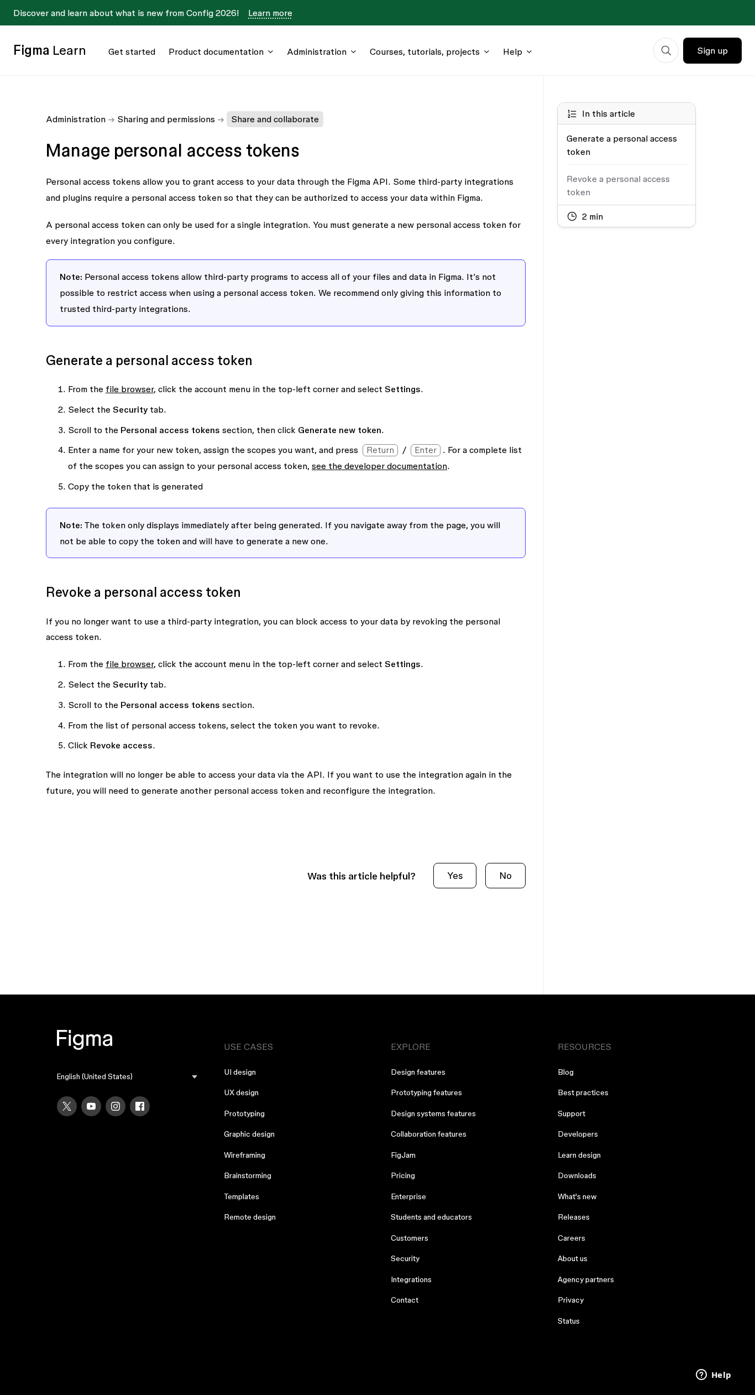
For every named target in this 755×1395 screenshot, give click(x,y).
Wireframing (244, 1155)
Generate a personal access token (622, 145)
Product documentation (216, 51)
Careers (571, 1237)
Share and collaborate (275, 119)
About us (573, 1258)
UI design (240, 1072)
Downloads (577, 1175)
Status (569, 1320)
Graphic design (249, 1133)
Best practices (583, 1092)
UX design (241, 1092)
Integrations (411, 1279)
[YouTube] (91, 1106)
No (505, 875)
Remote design (250, 1216)
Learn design (579, 1155)
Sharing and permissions (166, 119)
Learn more (270, 13)
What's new (577, 1196)
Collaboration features (428, 1133)
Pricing (403, 1175)
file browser (130, 389)
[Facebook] (140, 1106)
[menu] (127, 1076)
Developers (578, 1133)
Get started (131, 51)
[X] (67, 1106)
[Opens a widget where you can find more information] (713, 1375)
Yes (455, 875)
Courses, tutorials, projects (425, 51)
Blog (566, 1072)
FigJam (403, 1155)
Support (571, 1113)
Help (512, 51)
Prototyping (244, 1113)
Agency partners (586, 1279)
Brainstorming (247, 1175)
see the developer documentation (379, 466)
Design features (418, 1072)
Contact (404, 1299)
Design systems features (433, 1113)
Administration (317, 51)
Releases (574, 1216)
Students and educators (431, 1216)
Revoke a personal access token (618, 185)
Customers (409, 1237)
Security (405, 1258)
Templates (241, 1196)
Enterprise (408, 1196)
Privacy (571, 1299)
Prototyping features (426, 1092)
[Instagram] (115, 1106)
